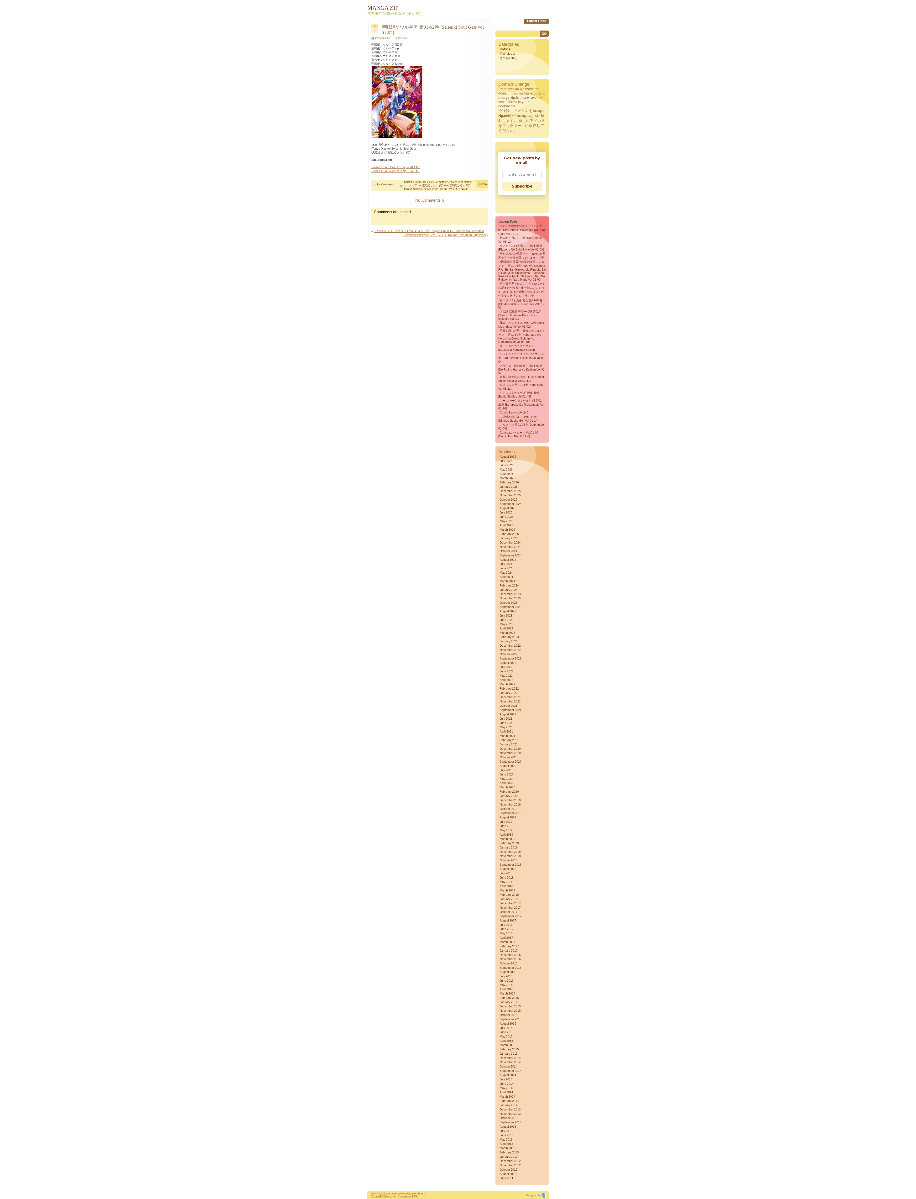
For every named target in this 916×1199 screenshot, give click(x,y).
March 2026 (507, 478)
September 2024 (510, 555)
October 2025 (508, 499)
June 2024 (507, 568)
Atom (389, 1196)
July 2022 (506, 667)
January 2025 (509, 538)
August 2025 (508, 508)
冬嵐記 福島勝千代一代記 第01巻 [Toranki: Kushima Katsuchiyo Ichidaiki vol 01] (520, 315)
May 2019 (506, 830)
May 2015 (506, 1036)
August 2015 (508, 1023)
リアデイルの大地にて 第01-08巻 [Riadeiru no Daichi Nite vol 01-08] (521, 247)
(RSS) (382, 1196)
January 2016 (509, 1002)
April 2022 (506, 680)
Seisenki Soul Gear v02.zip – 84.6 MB (395, 171)
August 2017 (508, 920)
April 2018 (506, 886)
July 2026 (506, 461)
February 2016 (509, 998)
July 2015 (506, 1028)
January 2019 (509, 847)
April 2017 (506, 937)
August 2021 (508, 714)
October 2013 (508, 1118)
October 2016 (508, 963)
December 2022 (510, 645)
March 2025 (507, 529)
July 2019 (506, 821)
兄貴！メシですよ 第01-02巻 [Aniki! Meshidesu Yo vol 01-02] (521, 324)
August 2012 (508, 1174)
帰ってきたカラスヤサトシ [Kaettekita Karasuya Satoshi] (517, 347)
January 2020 (509, 796)
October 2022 (508, 654)
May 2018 (506, 882)
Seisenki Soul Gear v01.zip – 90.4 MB (395, 167)
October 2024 (508, 551)
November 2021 (510, 701)
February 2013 (509, 1152)
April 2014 (506, 1092)
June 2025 (507, 516)
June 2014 (507, 1083)
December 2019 (510, 800)
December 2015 (510, 1006)
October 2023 (508, 602)
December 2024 (510, 542)
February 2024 (509, 585)
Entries (375, 1196)
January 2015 (509, 1053)
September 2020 (510, 761)
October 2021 (508, 705)
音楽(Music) (507, 53)
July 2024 (506, 564)
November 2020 (510, 753)
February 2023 (509, 637)
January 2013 (509, 1156)
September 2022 (510, 658)
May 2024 (506, 572)
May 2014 (506, 1088)
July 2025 (506, 512)
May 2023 (506, 624)
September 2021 (510, 710)
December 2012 (510, 1161)
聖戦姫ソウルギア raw (435, 185)
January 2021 (509, 744)
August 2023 (508, 611)
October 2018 (508, 860)
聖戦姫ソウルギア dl (451, 181)
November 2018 (510, 856)
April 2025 (506, 525)
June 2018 (507, 877)
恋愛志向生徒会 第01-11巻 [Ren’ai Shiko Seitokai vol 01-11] (521, 378)
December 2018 (510, 851)
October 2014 (508, 1066)
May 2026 (506, 469)
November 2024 (510, 547)
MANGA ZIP (378, 1193)
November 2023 (510, 598)
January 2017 (509, 950)
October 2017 (508, 912)
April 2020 (506, 783)
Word (415, 1193)
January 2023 (509, 641)
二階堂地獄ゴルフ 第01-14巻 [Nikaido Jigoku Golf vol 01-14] (518, 418)
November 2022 (510, 650)
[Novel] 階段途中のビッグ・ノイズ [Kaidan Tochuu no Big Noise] (444, 235)
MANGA (402, 38)
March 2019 (507, 839)
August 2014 (508, 1075)
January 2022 (509, 693)
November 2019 (510, 804)
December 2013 (510, 1109)
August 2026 (508, 456)
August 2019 (508, 817)
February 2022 (509, 688)
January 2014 (509, 1105)
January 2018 (509, 899)
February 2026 (509, 482)
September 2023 (510, 607)
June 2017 (507, 929)
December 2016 (510, 955)
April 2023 (506, 628)
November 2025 (510, 495)
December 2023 (510, 594)
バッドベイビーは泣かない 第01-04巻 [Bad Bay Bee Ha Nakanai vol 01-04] (522, 357)
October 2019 (508, 809)
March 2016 (507, 993)
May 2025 (506, 521)
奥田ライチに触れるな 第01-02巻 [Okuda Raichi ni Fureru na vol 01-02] (521, 304)
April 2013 (506, 1144)
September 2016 (510, 967)
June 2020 (507, 774)
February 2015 (509, 1049)
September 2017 (510, 916)
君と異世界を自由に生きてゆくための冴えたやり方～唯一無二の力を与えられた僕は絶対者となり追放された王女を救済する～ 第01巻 (522, 290)
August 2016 (508, 972)
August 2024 (508, 559)
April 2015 (506, 1040)
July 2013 (506, 1131)
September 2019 (510, 813)
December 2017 (510, 903)
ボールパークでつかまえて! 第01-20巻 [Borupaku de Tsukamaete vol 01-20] (521, 404)
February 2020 (509, 791)
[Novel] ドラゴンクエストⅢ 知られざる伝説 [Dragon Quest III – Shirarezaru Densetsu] (429, 231)
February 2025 (509, 534)
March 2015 (507, 1045)
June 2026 (507, 465)
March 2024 (507, 581)
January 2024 (509, 590)
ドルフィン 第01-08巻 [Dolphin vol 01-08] (521, 426)
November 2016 (510, 959)
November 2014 (510, 1062)
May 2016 (506, 985)
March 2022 (507, 684)
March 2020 (507, 787)
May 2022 (506, 675)
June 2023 (507, 620)
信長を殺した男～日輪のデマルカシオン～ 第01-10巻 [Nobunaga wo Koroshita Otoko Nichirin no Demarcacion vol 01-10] (522, 336)
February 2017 (509, 946)
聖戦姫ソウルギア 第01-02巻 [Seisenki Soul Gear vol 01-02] (433, 30)
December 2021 (510, 697)
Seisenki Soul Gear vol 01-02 (421, 181)
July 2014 (506, 1079)
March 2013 (507, 1148)
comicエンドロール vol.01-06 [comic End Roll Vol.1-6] (518, 434)
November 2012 (510, 1165)
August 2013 (508, 1126)
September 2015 (510, 1019)
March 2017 (507, 942)
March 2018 (507, 890)
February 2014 (509, 1101)
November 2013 (510, 1113)
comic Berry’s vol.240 (514, 412)
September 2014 (510, 1071)
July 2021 (506, 718)
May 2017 (506, 933)
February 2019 (509, 843)
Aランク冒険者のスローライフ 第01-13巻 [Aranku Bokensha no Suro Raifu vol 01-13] (521, 230)
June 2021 (507, 723)
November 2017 (510, 907)
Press (421, 1193)
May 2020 (506, 778)
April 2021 (506, 731)
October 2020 (508, 757)
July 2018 (506, 873)
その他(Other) (508, 58)
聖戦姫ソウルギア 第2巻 (454, 189)
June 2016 (507, 980)
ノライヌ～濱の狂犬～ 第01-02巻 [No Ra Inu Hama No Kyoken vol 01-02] (522, 369)
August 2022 (508, 663)
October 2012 (508, 1169)
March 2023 (507, 632)
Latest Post (536, 21)
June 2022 (507, 671)
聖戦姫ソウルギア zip (425, 189)
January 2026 (509, 486)
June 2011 (506, 1178)
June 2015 (507, 1032)
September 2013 (510, 1122)
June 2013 (507, 1135)
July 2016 (506, 976)
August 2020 (508, 766)
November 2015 (510, 1010)
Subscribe (522, 186)
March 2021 (507, 736)
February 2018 (509, 894)
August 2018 (508, 869)
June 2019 (507, 826)
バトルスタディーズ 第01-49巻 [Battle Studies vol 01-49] (519, 394)
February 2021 (509, 740)
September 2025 (510, 504)
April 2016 (506, 989)
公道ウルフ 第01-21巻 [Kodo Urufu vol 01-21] (521, 386)
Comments (404, 1196)
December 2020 (510, 748)
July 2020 (506, 770)
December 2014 (510, 1058)
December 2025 (510, 491)
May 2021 (506, 727)
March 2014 (507, 1096)
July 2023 (506, 615)
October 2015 (508, 1015)
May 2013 (506, 1139)
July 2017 (506, 925)
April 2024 (506, 577)
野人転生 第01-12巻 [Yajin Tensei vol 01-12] (520, 239)
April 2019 (506, 834)
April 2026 (506, 474)
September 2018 (510, 864)
